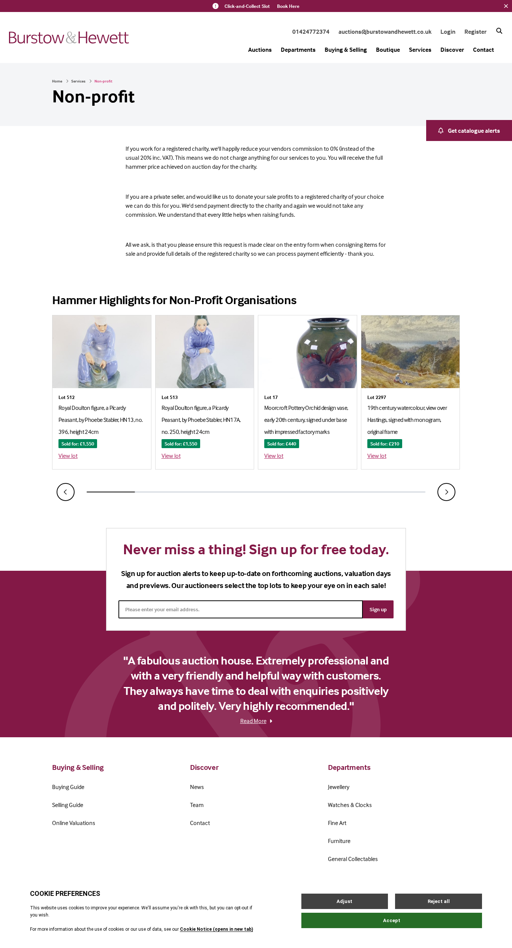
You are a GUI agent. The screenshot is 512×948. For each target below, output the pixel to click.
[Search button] (499, 30)
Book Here (288, 6)
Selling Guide (67, 804)
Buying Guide (68, 786)
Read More (253, 720)
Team (197, 804)
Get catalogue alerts (474, 130)
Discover (452, 49)
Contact (483, 49)
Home (57, 81)
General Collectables (353, 858)
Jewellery (338, 786)
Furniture (339, 840)
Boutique (388, 49)
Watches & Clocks (350, 804)
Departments (298, 49)
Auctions (260, 49)
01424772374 (310, 31)
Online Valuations (73, 822)
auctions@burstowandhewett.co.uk (384, 31)
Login (447, 31)
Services (420, 49)
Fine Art (337, 822)
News (197, 786)
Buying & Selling (346, 49)
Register (475, 31)
